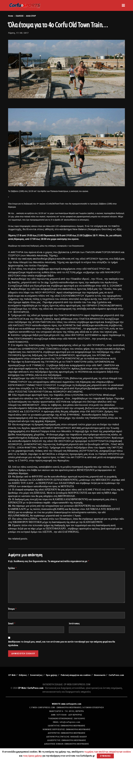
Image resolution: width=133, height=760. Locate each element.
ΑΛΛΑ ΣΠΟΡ (31, 16)
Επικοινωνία (99, 675)
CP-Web (12, 675)
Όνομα (12, 608)
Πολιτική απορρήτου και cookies (76, 675)
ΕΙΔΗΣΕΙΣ (20, 16)
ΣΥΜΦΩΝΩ (105, 756)
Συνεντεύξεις (36, 675)
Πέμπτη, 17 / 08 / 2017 (18, 33)
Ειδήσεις (23, 675)
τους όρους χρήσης (32, 755)
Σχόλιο (12, 568)
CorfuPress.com (116, 675)
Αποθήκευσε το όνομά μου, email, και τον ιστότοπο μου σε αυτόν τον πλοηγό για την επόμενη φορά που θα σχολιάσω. (61, 643)
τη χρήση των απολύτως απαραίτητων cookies (107, 751)
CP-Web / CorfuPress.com (30, 688)
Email (12, 623)
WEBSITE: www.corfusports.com (66, 704)
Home (10, 16)
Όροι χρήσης (51, 675)
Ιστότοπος (74, 623)
